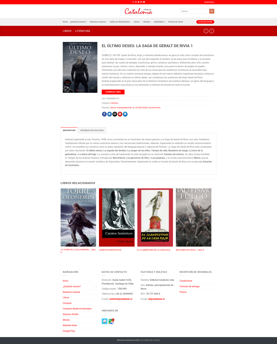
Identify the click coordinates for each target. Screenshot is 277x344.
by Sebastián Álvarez (151, 340)
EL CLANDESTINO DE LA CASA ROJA (153, 250)
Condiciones (186, 280)
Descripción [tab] (69, 130)
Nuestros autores (98, 22)
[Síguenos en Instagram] (136, 2)
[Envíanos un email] (141, 2)
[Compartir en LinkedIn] (125, 114)
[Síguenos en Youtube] (144, 2)
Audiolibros (159, 22)
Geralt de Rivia (154, 108)
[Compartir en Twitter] (109, 114)
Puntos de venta (175, 22)
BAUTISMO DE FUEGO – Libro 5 (190, 250)
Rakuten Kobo (70, 325)
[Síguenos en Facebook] (133, 2)
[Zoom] (66, 89)
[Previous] (61, 224)
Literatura (82, 30)
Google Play (69, 331)
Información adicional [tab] (92, 130)
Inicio (65, 22)
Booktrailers (209, 2)
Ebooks (146, 22)
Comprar (67, 303)
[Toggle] (96, 286)
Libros (136, 22)
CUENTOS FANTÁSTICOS (110, 250)
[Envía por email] (114, 114)
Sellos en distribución (120, 22)
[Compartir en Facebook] (104, 114)
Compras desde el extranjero (77, 308)
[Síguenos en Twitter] (138, 2)
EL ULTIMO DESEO (140, 108)
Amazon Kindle (70, 314)
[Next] (211, 224)
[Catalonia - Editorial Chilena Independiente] (138, 11)
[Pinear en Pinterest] (120, 114)
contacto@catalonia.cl (120, 299)
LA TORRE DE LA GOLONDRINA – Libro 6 (78, 251)
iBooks (66, 319)
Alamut (113, 108)
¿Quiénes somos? (78, 22)
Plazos (183, 292)
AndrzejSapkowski (124, 108)
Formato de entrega (190, 286)
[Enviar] (211, 11)
